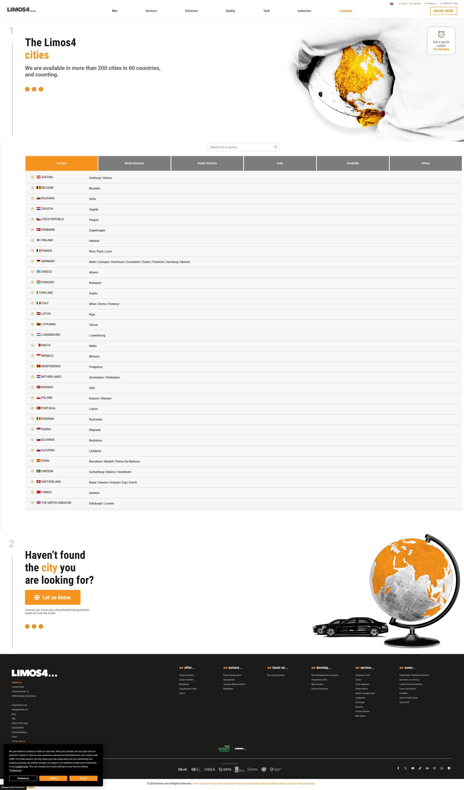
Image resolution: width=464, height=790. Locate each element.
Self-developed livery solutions (324, 675)
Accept (83, 778)
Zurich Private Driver (408, 698)
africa (426, 163)
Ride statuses (317, 684)
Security (359, 707)
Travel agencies (362, 684)
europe (61, 163)
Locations (350, 11)
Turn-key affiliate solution (234, 684)
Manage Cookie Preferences (13, 787)
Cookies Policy (234, 783)
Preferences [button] (15, 770)
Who (120, 11)
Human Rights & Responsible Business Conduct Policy (273, 783)
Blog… (14, 714)
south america (207, 163)
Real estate (360, 716)
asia (280, 163)
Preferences (23, 778)
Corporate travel (362, 675)
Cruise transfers (186, 679)
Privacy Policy (216, 783)
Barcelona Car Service (409, 679)
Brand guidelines (19, 732)
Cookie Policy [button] (21, 766)
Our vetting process (276, 675)
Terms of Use (199, 783)
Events (182, 693)
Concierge (359, 702)
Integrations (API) (319, 679)
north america (134, 163)
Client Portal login (20, 723)
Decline (53, 778)
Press (14, 736)
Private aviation (362, 711)
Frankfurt (403, 693)
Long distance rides (188, 689)
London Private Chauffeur (410, 684)
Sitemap (310, 783)
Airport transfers (186, 675)
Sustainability (18, 727)
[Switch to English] (391, 3)
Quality (236, 11)
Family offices (361, 689)
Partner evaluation (319, 689)
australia (353, 163)
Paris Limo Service (407, 689)
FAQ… (14, 718)
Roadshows (184, 684)
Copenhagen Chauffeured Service (414, 675)
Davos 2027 (404, 702)
